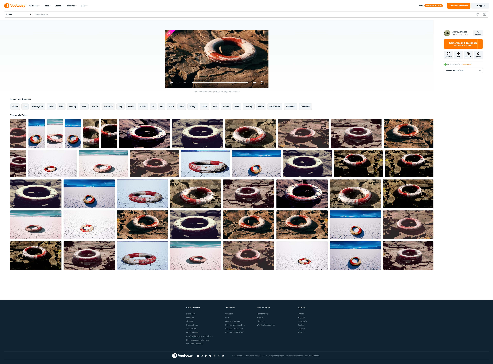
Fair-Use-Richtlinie (312, 355)
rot (161, 106)
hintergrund (37, 106)
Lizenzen (229, 314)
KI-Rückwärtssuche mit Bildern (199, 336)
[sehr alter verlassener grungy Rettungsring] (18, 133)
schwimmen (274, 106)
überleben (305, 106)
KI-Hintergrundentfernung (197, 340)
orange (192, 106)
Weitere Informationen (455, 70)
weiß (51, 106)
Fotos (46, 6)
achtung (248, 106)
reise (237, 106)
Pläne (421, 5)
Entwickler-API (192, 332)
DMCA (228, 317)
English (301, 314)
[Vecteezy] (14, 5)
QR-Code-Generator (194, 343)
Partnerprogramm (233, 321)
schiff (171, 106)
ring (120, 106)
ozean (204, 106)
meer (84, 106)
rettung (72, 106)
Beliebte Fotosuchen (234, 328)
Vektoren (33, 6)
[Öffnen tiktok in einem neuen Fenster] (214, 356)
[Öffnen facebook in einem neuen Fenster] (198, 356)
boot (182, 106)
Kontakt (260, 317)
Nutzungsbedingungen (275, 355)
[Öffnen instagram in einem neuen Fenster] (202, 356)
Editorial (71, 6)
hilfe (61, 106)
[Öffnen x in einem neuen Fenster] (219, 356)
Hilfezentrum (262, 314)
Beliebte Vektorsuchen (235, 325)
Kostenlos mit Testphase (463, 44)
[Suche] (477, 14)
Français (301, 328)
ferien (261, 106)
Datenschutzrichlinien (294, 355)
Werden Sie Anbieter (266, 325)
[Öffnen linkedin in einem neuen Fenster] (206, 356)
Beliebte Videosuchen (234, 332)
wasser (143, 106)
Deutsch (301, 325)
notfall (95, 106)
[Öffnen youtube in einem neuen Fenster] (223, 356)
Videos (58, 6)
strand (226, 106)
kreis (215, 106)
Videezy (189, 321)
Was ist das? (467, 64)
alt (153, 106)
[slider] (220, 82)
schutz (131, 106)
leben (15, 106)
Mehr (83, 6)
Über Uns (261, 321)
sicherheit (108, 106)
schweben (290, 106)
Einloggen (480, 5)
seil (25, 106)
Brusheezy (190, 314)
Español (301, 317)
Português (302, 321)
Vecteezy (190, 317)
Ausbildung (191, 328)
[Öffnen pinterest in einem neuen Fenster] (210, 356)
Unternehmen (192, 325)
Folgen (478, 34)
